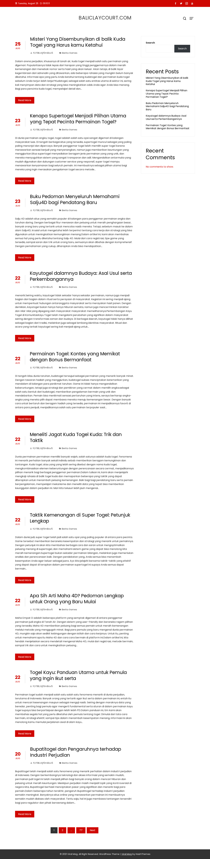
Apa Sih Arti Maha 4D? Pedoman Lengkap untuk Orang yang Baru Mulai (77, 598)
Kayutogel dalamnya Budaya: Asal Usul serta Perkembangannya (81, 276)
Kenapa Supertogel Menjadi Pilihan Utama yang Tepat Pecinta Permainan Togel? (78, 118)
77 (80, 830)
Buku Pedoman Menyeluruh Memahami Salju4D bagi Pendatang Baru (75, 199)
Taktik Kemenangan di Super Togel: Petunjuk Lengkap (80, 518)
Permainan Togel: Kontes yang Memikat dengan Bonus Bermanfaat (75, 356)
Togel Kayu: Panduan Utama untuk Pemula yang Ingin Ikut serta (78, 675)
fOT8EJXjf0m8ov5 (43, 52)
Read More (24, 100)
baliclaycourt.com (105, 17)
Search (150, 42)
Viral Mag (126, 854)
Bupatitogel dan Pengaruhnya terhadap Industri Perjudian (75, 752)
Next (92, 830)
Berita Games (69, 52)
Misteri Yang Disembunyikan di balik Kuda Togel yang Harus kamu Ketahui (77, 42)
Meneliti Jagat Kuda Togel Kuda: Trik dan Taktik (76, 437)
